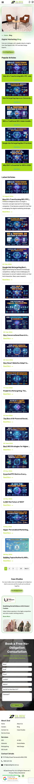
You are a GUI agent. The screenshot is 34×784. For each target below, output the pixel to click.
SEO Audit (4, 749)
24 (21, 568)
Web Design (20, 746)
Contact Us (4, 730)
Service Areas (5, 733)
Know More (20, 621)
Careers (3, 727)
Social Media (21, 743)
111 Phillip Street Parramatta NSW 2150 (15, 757)
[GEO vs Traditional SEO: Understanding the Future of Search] (17, 239)
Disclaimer (22, 773)
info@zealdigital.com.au (11, 765)
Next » (27, 568)
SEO (2, 740)
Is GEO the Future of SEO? (13, 502)
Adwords (4, 743)
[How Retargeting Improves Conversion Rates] (17, 224)
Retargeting (5, 746)
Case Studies (21, 730)
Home (6, 35)
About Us (20, 724)
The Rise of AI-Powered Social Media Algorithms (15, 420)
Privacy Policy (13, 773)
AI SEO (19, 740)
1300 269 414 (7, 761)
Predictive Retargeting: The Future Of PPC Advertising (14, 392)
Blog (18, 727)
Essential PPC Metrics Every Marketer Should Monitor (14, 475)
